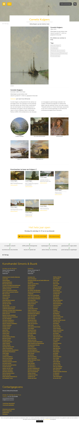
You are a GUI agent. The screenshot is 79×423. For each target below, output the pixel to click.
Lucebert (55, 341)
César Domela (56, 315)
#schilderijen (54, 48)
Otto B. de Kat (56, 335)
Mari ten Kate (5, 305)
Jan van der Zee (57, 378)
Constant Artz (31, 277)
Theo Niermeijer (32, 338)
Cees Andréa (56, 278)
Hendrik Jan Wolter (33, 375)
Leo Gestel (30, 307)
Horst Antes (56, 280)
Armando (55, 285)
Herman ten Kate (6, 303)
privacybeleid (47, 419)
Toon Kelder (31, 328)
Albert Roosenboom (7, 348)
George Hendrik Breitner (34, 292)
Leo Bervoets (56, 293)
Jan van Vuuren (57, 365)
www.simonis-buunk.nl (8, 398)
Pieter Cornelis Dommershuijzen (10, 287)
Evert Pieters (31, 346)
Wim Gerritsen (57, 318)
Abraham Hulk (6, 295)
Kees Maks (30, 335)
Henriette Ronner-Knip (8, 346)
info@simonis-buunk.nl (8, 400)
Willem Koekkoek (6, 325)
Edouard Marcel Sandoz (34, 351)
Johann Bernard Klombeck (9, 312)
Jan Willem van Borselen (34, 290)
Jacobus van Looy (32, 340)
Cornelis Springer (6, 366)
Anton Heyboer (57, 328)
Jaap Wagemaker (57, 368)
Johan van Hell (31, 317)
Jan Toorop (30, 361)
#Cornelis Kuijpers (55, 45)
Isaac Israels (31, 325)
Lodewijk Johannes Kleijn (8, 308)
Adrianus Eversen (6, 288)
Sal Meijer (55, 345)
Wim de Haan (56, 321)
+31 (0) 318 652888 (40, 236)
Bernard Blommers (7, 283)
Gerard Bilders (6, 280)
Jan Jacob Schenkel (7, 360)
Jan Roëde (55, 353)
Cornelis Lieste (6, 328)
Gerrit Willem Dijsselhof (34, 298)
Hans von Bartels (57, 287)
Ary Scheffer (5, 355)
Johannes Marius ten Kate (8, 307)
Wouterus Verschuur (7, 371)
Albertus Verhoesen (7, 370)
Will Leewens (56, 338)
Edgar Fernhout (32, 303)
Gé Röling (55, 355)
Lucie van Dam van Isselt (34, 297)
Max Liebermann (32, 331)
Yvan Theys (56, 360)
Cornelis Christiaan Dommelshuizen (11, 285)
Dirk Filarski (31, 305)
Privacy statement (7, 411)
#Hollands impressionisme (57, 50)
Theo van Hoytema (32, 323)
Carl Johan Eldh (32, 300)
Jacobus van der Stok (7, 368)
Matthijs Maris (6, 331)
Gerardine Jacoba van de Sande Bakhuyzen (38, 280)
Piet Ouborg (56, 351)
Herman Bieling (32, 285)
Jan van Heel (56, 325)
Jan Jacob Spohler (6, 363)
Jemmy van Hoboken (58, 330)
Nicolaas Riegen (6, 340)
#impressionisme (55, 53)
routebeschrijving (54, 236)
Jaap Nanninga (56, 348)
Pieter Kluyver (6, 313)
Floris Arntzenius (32, 278)
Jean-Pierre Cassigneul (33, 295)
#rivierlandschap (55, 56)
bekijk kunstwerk (14, 185)
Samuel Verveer (6, 375)
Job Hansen (56, 323)
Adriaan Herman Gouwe (59, 320)
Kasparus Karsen (6, 302)
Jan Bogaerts (31, 288)
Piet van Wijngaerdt (33, 371)
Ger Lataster (56, 340)
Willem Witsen (32, 373)
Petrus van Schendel (7, 358)
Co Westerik (56, 373)
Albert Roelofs (6, 343)
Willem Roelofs (6, 345)
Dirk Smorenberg (32, 356)
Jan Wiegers (56, 375)
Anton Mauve (5, 335)
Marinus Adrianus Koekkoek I (9, 323)
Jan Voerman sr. (32, 366)
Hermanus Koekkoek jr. (8, 322)
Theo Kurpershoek (57, 336)
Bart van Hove (6, 293)
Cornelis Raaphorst (32, 350)
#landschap (64, 53)
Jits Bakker (30, 282)
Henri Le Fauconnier (58, 316)
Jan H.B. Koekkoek (6, 318)
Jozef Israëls (5, 298)
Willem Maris (5, 333)
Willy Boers (56, 297)
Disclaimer (5, 414)
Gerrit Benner (56, 290)
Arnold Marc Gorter (33, 308)
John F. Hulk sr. (6, 297)
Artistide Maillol (32, 333)
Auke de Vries (56, 363)
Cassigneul (56, 307)
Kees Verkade (31, 363)
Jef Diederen (56, 313)
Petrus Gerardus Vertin (8, 373)
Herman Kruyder (32, 330)
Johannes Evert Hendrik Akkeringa (11, 277)
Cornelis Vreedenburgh (34, 368)
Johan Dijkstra (56, 312)
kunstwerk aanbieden (8, 405)
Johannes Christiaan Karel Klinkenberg (12, 310)
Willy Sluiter (31, 353)
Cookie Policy (5, 412)
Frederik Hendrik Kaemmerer (35, 341)
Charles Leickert (6, 327)
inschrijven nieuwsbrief (9, 403)
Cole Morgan (56, 346)
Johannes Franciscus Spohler (9, 361)
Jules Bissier (56, 295)
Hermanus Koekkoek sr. (8, 320)
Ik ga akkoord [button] (39, 421)
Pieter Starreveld (32, 358)
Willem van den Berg (33, 283)
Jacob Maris (5, 330)
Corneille (55, 310)
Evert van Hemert (32, 315)
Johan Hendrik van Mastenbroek (36, 343)
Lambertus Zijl (31, 376)
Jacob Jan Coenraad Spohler (9, 365)
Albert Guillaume (32, 310)
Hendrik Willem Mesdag (8, 336)
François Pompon (32, 348)
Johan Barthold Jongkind (8, 300)
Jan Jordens (56, 333)
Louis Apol (5, 278)
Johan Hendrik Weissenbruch (9, 376)
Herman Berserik (57, 292)
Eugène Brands (57, 302)
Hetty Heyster (31, 318)
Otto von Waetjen (57, 366)
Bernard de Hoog (32, 320)
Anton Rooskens (57, 356)
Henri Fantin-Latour (33, 302)
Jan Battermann (57, 288)
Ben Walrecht (56, 370)
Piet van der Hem (32, 322)
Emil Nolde (56, 350)
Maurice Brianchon (57, 303)
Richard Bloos (31, 287)
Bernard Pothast (6, 338)
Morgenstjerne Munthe (34, 345)
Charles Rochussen (7, 341)
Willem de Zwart (32, 378)
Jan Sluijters (31, 355)
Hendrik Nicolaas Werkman (60, 371)
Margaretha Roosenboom (8, 351)
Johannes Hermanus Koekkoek (10, 317)
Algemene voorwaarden (8, 409)
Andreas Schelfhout (7, 356)
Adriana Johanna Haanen (34, 312)
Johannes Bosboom (7, 282)
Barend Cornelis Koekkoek (9, 315)
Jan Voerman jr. (31, 365)
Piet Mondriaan (31, 336)
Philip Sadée (5, 353)
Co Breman (30, 293)
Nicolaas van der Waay (33, 370)
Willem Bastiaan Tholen (34, 360)
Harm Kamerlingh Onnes (34, 327)
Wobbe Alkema (57, 277)
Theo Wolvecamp (57, 376)
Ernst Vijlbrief (56, 361)
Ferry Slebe (56, 358)
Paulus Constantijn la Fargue (9, 290)
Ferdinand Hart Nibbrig (34, 313)
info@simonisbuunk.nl (25, 236)
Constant (55, 308)
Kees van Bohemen (58, 300)
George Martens (57, 343)
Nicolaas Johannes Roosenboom (10, 350)
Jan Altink (55, 282)
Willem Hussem (57, 331)
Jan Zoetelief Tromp (7, 378)
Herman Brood (57, 305)
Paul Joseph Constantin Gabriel (10, 292)
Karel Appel (56, 283)
